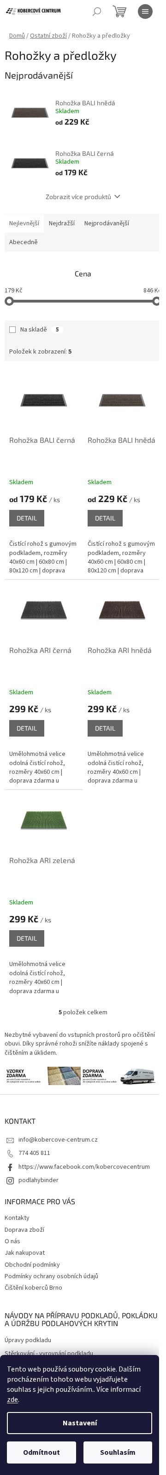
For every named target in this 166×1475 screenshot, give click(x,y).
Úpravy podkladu (28, 1340)
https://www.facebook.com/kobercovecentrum (84, 1167)
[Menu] (145, 11)
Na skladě (39, 329)
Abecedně (23, 242)
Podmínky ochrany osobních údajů (51, 1276)
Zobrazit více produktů (78, 196)
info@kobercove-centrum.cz (58, 1139)
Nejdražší (62, 223)
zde (12, 1400)
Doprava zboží (24, 1230)
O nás (12, 1241)
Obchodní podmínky (32, 1264)
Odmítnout (41, 1452)
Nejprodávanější (106, 223)
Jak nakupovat (25, 1253)
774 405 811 (34, 1153)
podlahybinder (38, 1180)
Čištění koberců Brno (33, 1287)
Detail (27, 518)
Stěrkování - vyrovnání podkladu (49, 1353)
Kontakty (17, 1218)
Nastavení (80, 1423)
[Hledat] (97, 11)
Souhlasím (118, 1452)
